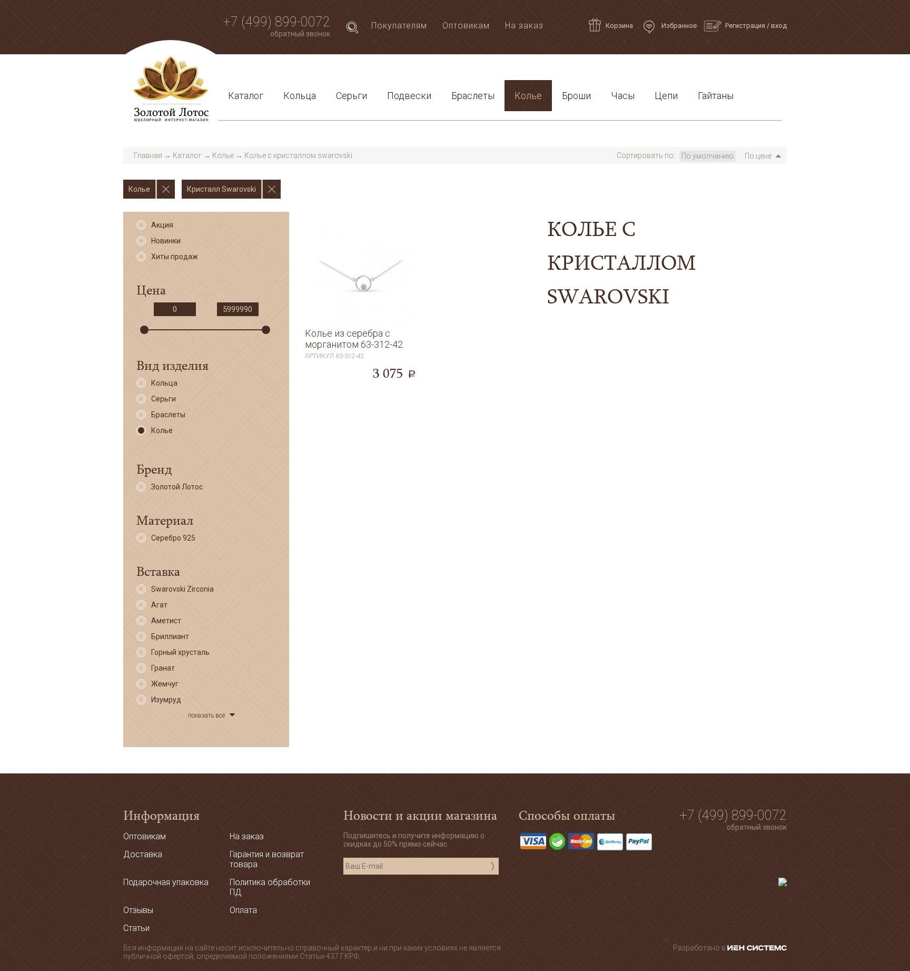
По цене (758, 156)
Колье (528, 95)
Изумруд (166, 699)
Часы (623, 95)
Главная (148, 155)
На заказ (524, 26)
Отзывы (138, 910)
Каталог (245, 95)
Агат (159, 605)
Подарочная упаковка (729, 70)
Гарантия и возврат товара (451, 70)
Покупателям (399, 26)
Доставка (318, 70)
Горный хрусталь (180, 652)
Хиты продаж (174, 256)
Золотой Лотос (177, 487)
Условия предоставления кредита (595, 70)
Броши (576, 95)
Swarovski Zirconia (182, 589)
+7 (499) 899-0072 (276, 22)
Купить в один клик (360, 379)
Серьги (351, 95)
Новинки (166, 241)
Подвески (409, 95)
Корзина (619, 26)
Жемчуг (165, 684)
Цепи (666, 95)
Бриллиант (170, 636)
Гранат (163, 668)
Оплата (366, 70)
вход (779, 26)
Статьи (271, 70)
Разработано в (700, 948)
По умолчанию (707, 156)
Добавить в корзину (360, 357)
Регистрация (745, 26)
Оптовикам (466, 26)
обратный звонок (300, 34)
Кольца (299, 95)
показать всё (206, 715)
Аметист (166, 620)
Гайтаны (716, 95)
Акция (162, 225)
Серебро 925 (173, 538)
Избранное (678, 26)
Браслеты (472, 95)
